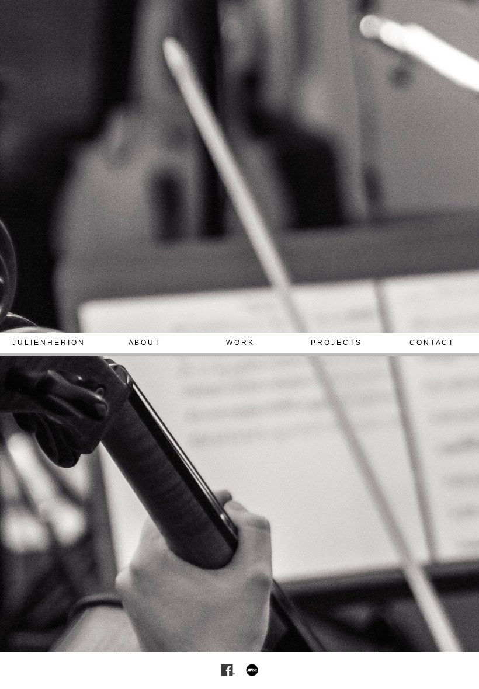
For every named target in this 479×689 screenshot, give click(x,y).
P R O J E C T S (335, 343)
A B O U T (144, 343)
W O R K (239, 343)
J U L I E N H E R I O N (48, 343)
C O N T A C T (431, 343)
